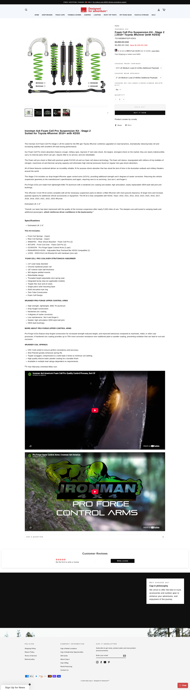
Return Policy (29, 652)
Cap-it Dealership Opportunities (71, 652)
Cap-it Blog (64, 663)
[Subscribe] (124, 655)
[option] (95, 2)
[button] (15, 687)
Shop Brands (47, 15)
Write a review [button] (122, 561)
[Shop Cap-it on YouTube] (105, 662)
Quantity (120, 95)
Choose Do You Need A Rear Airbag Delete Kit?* (139, 84)
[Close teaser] (30, 684)
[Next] (107, 113)
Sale (153, 15)
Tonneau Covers (74, 15)
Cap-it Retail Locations (68, 648)
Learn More (155, 51)
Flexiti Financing (66, 666)
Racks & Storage (142, 15)
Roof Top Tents (110, 15)
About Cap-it (64, 659)
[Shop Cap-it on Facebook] (101, 662)
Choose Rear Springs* (127, 73)
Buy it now (140, 112)
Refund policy (30, 659)
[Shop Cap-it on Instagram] (97, 662)
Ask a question (34, 537)
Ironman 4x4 (122, 29)
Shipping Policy (30, 648)
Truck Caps (60, 15)
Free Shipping (120, 54)
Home (37, 15)
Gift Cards (64, 656)
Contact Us (64, 670)
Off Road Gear (126, 15)
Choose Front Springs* (128, 63)
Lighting (97, 15)
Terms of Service (31, 656)
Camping (87, 15)
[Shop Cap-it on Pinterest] (109, 662)
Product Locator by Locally (126, 119)
